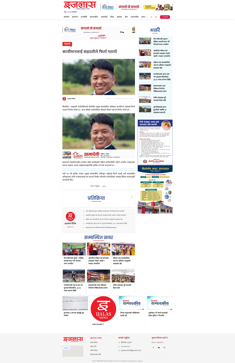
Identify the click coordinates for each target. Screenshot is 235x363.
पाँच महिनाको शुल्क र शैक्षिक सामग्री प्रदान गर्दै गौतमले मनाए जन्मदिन (105, 211)
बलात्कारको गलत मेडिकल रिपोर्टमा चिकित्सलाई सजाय (101, 228)
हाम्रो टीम (93, 346)
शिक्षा (112, 17)
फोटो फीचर (94, 350)
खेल (126, 17)
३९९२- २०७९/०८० (158, 342)
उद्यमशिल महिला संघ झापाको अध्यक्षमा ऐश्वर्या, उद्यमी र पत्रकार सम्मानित (106, 215)
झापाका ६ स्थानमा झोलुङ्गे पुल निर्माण (74, 314)
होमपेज (66, 17)
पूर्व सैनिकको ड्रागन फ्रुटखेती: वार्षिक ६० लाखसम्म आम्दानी (160, 110)
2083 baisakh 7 (98, 324)
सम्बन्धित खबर (98, 238)
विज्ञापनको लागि (95, 354)
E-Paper (165, 17)
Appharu (140, 361)
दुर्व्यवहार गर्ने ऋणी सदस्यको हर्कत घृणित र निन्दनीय (158, 314)
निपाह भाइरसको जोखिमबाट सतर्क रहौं (130, 314)
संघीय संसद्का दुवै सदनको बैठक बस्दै (122, 286)
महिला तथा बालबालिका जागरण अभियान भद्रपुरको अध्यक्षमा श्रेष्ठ (104, 219)
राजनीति (84, 17)
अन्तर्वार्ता (104, 17)
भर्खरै (155, 30)
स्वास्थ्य (119, 17)
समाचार (75, 17)
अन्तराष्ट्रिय (135, 17)
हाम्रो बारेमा (94, 342)
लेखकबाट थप (70, 227)
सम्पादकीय (94, 17)
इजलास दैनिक (71, 99)
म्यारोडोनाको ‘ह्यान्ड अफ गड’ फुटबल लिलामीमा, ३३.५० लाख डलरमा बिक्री (106, 224)
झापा (143, 17)
